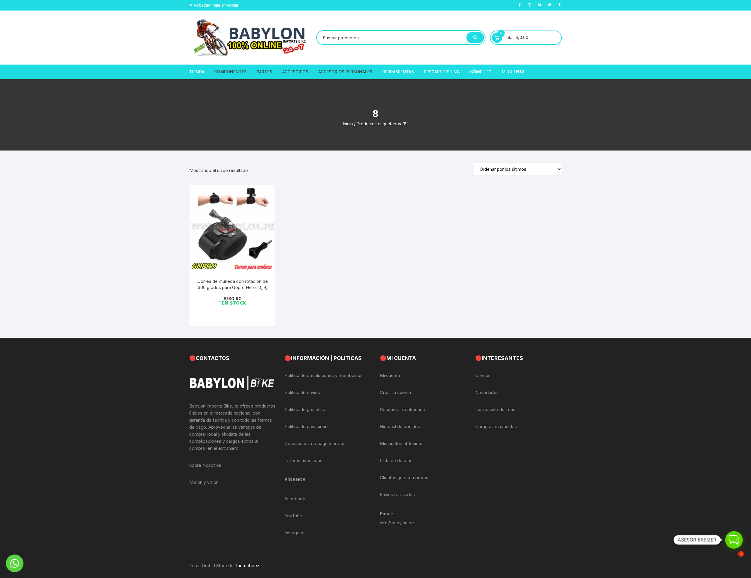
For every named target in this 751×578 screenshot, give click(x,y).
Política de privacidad (306, 426)
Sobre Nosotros (205, 465)
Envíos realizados (397, 494)
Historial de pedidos (400, 426)
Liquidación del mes (495, 409)
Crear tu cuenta (395, 392)
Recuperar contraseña (402, 409)
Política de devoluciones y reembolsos (324, 375)
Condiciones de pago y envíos (315, 443)
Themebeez (247, 565)
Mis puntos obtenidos (402, 443)
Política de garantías (305, 409)
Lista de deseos (396, 460)
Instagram (295, 532)
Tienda (196, 71)
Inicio (348, 123)
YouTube (293, 515)
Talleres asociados (303, 460)
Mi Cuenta (513, 71)
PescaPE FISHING (442, 71)
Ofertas (482, 375)
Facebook (295, 498)
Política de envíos (302, 392)
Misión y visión (204, 482)
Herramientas (398, 71)
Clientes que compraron (404, 477)
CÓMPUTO (481, 71)
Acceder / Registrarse (215, 5)
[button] (14, 563)
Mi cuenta (390, 375)
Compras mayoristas (496, 426)
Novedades (487, 392)
